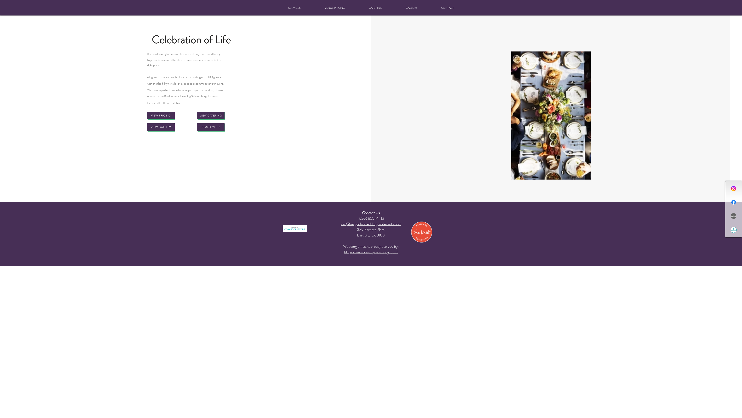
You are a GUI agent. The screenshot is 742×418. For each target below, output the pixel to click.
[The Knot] (734, 216)
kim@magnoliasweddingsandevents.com (371, 224)
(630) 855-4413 (371, 218)
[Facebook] (734, 202)
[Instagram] (734, 189)
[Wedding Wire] (734, 230)
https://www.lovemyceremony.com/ (371, 252)
